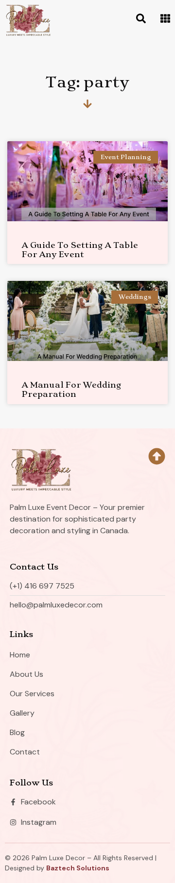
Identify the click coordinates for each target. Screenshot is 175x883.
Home (20, 655)
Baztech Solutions (77, 868)
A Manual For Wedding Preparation (72, 389)
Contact (25, 752)
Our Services (32, 693)
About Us (26, 674)
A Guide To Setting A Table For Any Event (80, 249)
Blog (17, 732)
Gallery (22, 713)
